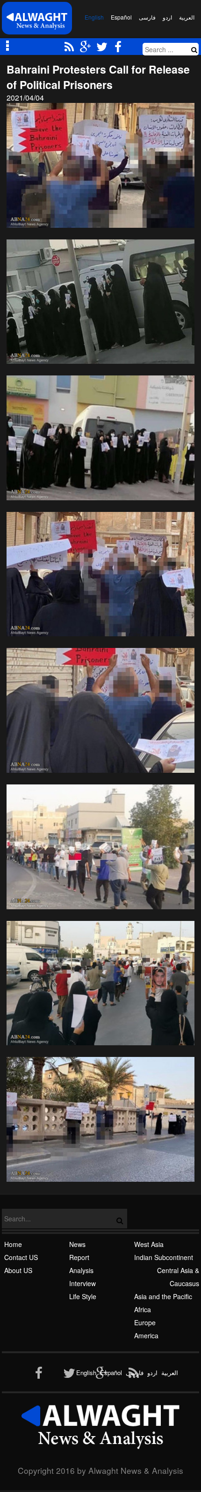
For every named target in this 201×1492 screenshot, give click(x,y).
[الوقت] (37, 20)
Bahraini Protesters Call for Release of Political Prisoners (98, 76)
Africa (142, 1309)
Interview (82, 1283)
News (77, 1244)
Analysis (81, 1270)
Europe (145, 1322)
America (146, 1335)
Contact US (21, 1257)
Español (121, 17)
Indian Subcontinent (163, 1257)
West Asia (149, 1244)
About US (18, 1270)
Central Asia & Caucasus (178, 1277)
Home (13, 1244)
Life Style (82, 1296)
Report (79, 1257)
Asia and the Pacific (163, 1296)
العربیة (186, 17)
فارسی (147, 17)
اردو (167, 17)
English (94, 17)
